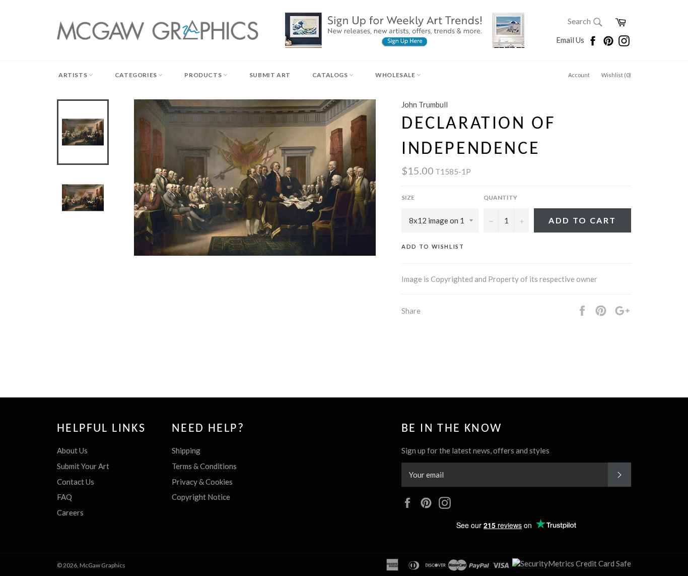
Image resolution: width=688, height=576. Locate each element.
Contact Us (75, 481)
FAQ (64, 496)
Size (408, 197)
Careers (70, 512)
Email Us (571, 39)
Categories (137, 75)
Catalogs (330, 75)
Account (579, 75)
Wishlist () (616, 75)
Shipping (186, 450)
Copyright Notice (201, 496)
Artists (73, 75)
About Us (72, 450)
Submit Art (270, 75)
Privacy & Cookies (202, 481)
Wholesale (396, 75)
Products (203, 75)
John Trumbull (424, 104)
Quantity (500, 197)
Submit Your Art (83, 466)
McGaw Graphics (102, 565)
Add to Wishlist (432, 246)
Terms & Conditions (204, 466)
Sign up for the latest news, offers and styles (475, 450)
